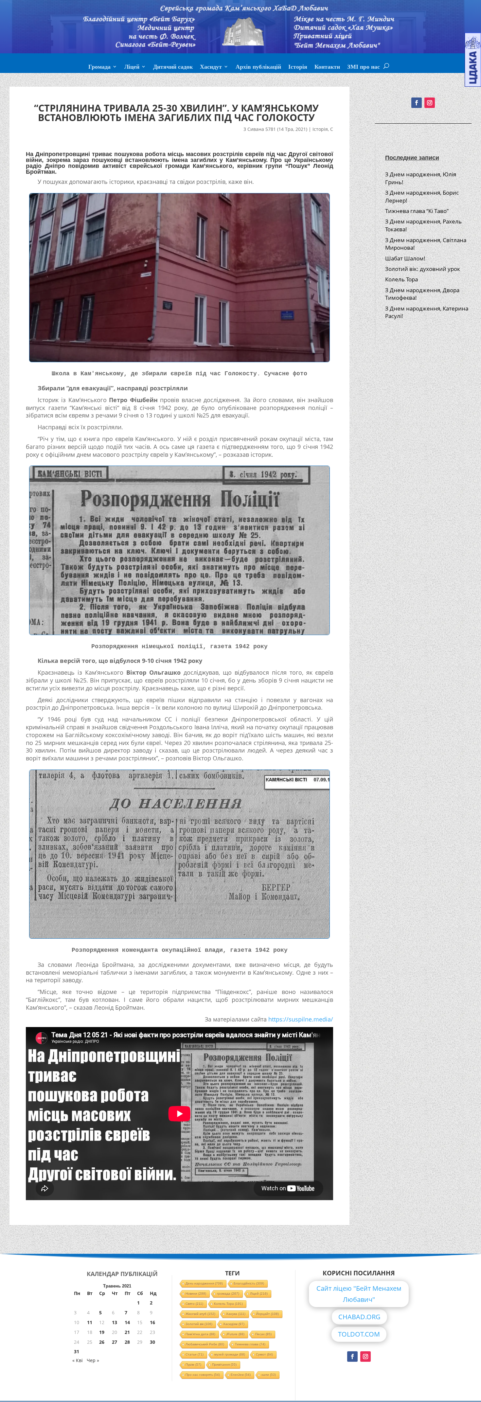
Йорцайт (267, 1314)
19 (101, 1332)
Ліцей (131, 67)
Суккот (264, 1354)
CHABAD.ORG (359, 1316)
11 (89, 1322)
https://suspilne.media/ (300, 1019)
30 (152, 1342)
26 (101, 1342)
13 (114, 1322)
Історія (297, 67)
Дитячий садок (173, 67)
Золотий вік (199, 1324)
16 (152, 1322)
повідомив (83, 166)
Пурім (193, 1364)
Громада (99, 67)
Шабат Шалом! (405, 258)
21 (127, 1332)
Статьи (195, 1354)
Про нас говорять (203, 1374)
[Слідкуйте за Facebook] (416, 103)
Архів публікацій (258, 67)
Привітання (224, 1364)
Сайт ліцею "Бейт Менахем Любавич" (358, 1294)
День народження (204, 1283)
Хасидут (211, 67)
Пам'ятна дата (200, 1334)
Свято (194, 1303)
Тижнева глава (250, 1344)
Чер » (93, 1360)
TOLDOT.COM (359, 1334)
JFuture (235, 1334)
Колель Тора (401, 279)
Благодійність (249, 1283)
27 (114, 1342)
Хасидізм (233, 1324)
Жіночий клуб (200, 1314)
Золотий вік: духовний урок (422, 269)
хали (268, 1374)
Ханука (235, 1314)
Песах (263, 1334)
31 (76, 1351)
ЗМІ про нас (363, 67)
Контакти (327, 67)
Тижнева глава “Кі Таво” (417, 211)
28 (127, 1342)
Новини (196, 1293)
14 (127, 1322)
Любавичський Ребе (205, 1344)
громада (228, 1293)
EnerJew (241, 1374)
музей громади (229, 1354)
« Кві (77, 1360)
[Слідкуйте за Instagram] (429, 103)
